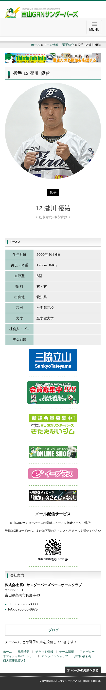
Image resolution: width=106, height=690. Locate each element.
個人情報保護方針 (15, 660)
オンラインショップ (54, 656)
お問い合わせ (83, 656)
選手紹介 (68, 45)
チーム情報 (51, 45)
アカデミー (87, 651)
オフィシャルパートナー (19, 656)
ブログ (53, 630)
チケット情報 (44, 651)
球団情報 (24, 651)
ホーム (35, 45)
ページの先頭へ (83, 670)
